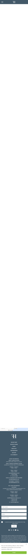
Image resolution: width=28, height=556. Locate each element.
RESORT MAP (14, 442)
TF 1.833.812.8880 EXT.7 (14, 502)
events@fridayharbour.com (14, 479)
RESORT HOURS (14, 444)
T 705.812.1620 (14, 499)
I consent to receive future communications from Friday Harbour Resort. (15, 523)
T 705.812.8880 (14, 474)
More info (9, 549)
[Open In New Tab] (10, 530)
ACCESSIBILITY (14, 454)
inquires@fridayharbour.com (14, 473)
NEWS (14, 446)
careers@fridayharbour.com (14, 482)
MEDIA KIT (14, 448)
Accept (14, 552)
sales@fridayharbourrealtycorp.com (14, 497)
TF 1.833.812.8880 (14, 475)
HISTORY (14, 452)
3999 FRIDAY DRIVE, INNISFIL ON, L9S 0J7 (14, 461)
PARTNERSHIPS (14, 450)
